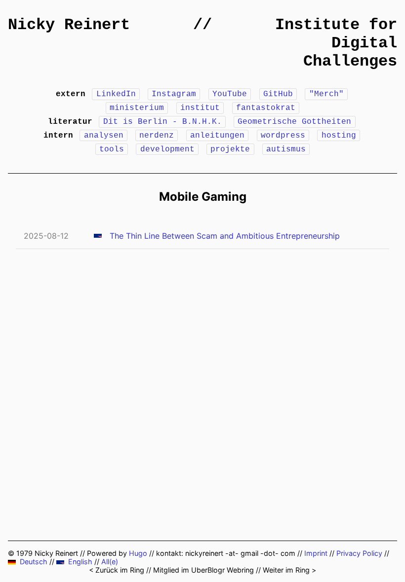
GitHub (278, 94)
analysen (103, 135)
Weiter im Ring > (289, 570)
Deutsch (33, 561)
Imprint (315, 553)
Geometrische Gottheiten (294, 121)
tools (111, 149)
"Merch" (326, 94)
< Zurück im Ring (116, 570)
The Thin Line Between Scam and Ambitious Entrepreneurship (225, 236)
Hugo (138, 553)
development (167, 149)
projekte (230, 149)
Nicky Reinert (69, 25)
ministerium (137, 108)
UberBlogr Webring (222, 570)
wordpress (283, 135)
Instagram (174, 94)
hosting (339, 135)
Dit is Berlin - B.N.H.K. (162, 121)
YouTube (229, 94)
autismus (286, 149)
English (80, 561)
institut (200, 108)
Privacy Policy (359, 553)
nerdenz (156, 135)
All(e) (109, 561)
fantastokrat (265, 108)
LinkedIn (116, 94)
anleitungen (217, 135)
